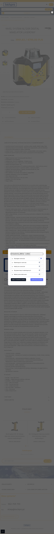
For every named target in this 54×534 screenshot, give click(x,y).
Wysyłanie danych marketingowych (22, 270)
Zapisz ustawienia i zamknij (18, 280)
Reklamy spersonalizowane (20, 274)
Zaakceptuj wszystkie (37, 280)
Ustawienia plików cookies (20, 254)
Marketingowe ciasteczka (20, 263)
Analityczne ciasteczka (19, 266)
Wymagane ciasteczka (19, 259)
